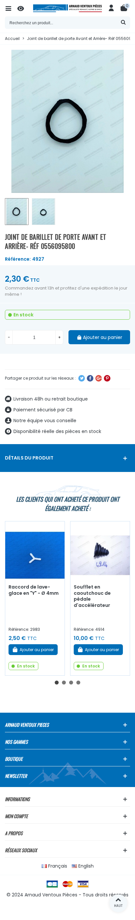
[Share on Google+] (98, 378)
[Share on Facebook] (90, 378)
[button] (57, 683)
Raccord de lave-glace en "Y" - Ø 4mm (34, 590)
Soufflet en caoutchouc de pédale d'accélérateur (92, 596)
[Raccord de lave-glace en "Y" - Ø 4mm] (35, 551)
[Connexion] (111, 8)
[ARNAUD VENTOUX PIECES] (67, 8)
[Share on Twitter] (81, 378)
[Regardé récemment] (23, 8)
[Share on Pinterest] (107, 378)
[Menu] (11, 8)
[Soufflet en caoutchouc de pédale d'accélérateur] (100, 551)
